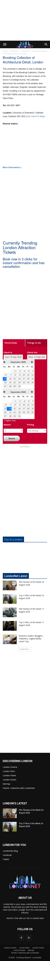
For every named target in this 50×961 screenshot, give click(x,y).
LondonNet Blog (10, 851)
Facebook (7, 855)
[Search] (46, 44)
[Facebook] (21, 938)
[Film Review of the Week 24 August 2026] (10, 585)
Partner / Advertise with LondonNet (19, 788)
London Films (9, 771)
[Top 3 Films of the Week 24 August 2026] (10, 599)
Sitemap (6, 784)
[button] (4, 44)
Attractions (14, 51)
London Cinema (10, 767)
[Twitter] (29, 938)
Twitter (6, 859)
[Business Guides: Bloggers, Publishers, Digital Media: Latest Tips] (10, 639)
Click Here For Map (35, 116)
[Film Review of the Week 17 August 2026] (10, 612)
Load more (24, 649)
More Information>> (12, 167)
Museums (25, 51)
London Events (9, 779)
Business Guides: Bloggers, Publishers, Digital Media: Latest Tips (31, 638)
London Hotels (9, 775)
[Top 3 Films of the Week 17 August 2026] (10, 626)
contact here (38, 918)
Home (5, 51)
